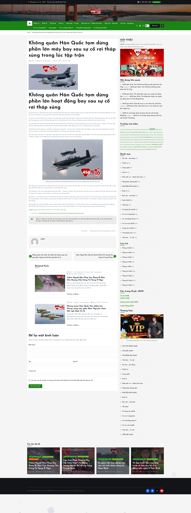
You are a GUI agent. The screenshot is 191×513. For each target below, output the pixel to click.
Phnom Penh (128, 144)
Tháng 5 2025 (127, 248)
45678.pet (122, 132)
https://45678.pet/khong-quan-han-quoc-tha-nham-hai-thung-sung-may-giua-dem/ (61, 213)
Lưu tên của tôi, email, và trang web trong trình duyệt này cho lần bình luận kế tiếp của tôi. (62, 380)
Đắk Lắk (152, 149)
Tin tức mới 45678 (88, 272)
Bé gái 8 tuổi (128, 132)
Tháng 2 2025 (127, 262)
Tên (30, 361)
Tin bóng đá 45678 (100, 28)
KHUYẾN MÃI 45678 (129, 186)
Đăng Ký (155, 25)
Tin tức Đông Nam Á (66, 28)
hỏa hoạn (154, 137)
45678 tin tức (32, 209)
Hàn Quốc (84, 231)
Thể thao (53, 23)
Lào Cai (156, 139)
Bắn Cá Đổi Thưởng (140, 132)
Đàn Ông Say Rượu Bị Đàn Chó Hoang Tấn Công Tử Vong (134, 149)
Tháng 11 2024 (127, 276)
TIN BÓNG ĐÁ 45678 (129, 355)
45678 (152, 129)
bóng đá (133, 132)
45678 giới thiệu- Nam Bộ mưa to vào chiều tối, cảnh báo (141, 103)
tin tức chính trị (130, 146)
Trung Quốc (143, 146)
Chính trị (36, 23)
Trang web (32, 371)
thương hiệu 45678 (157, 144)
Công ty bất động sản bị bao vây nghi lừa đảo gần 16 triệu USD (141, 134)
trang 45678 (136, 146)
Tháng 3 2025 (127, 257)
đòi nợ (155, 149)
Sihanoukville (138, 144)
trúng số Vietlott (150, 146)
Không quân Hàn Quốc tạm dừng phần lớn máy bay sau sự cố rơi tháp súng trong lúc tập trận (57, 32)
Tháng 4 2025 (127, 252)
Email (75, 361)
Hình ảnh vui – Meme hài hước (91, 23)
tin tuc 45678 (123, 146)
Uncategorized (97, 272)
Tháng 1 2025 (126, 266)
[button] (160, 445)
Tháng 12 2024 (127, 271)
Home (28, 32)
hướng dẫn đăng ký (147, 137)
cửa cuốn (132, 137)
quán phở (133, 144)
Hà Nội (140, 137)
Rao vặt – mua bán (111, 23)
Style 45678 (126, 200)
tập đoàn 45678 (158, 146)
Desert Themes (80, 490)
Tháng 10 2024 (127, 280)
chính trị (147, 132)
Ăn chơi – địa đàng (127, 23)
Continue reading (72, 294)
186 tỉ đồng (147, 129)
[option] (43, 460)
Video (121, 149)
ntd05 (32, 60)
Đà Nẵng (148, 149)
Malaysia (160, 139)
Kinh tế (44, 23)
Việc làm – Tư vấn (72, 23)
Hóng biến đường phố (83, 28)
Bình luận (32, 345)
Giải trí (61, 23)
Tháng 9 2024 (127, 285)
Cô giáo (150, 132)
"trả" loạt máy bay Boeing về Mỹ (126, 129)
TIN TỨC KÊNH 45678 (129, 346)
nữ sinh (124, 144)
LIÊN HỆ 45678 (127, 434)
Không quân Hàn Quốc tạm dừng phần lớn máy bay (103, 231)
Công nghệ (52, 28)
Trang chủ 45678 (128, 228)
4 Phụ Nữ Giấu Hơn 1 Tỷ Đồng (138, 129)
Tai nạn (142, 144)
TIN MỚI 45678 (127, 351)
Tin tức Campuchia (39, 28)
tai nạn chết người (147, 144)
